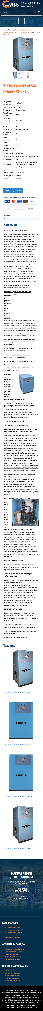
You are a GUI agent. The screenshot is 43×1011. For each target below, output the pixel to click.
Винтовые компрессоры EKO (14, 932)
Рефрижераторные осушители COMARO (21, 209)
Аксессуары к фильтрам (12, 980)
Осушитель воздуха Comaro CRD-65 (18, 692)
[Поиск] (39, 12)
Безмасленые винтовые (12, 937)
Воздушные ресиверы (12, 954)
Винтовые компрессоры (12, 927)
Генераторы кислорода (12, 973)
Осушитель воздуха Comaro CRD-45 (18, 848)
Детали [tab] (6, 219)
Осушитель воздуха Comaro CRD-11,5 (18, 796)
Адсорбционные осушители (13, 951)
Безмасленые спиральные (13, 935)
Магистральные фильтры (13, 956)
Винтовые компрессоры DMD (14, 930)
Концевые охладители (12, 978)
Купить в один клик (13, 190)
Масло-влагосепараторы (13, 975)
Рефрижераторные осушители (14, 949)
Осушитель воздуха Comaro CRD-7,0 (18, 744)
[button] (21, 21)
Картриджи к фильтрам (12, 959)
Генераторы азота (10, 971)
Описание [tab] (7, 215)
